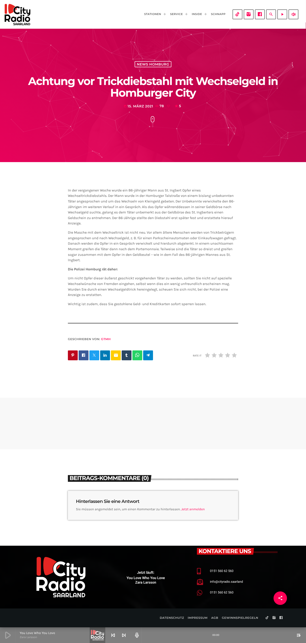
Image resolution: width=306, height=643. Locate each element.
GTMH (106, 339)
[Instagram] (249, 14)
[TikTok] (237, 14)
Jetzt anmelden (193, 509)
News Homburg (153, 64)
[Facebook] (260, 14)
